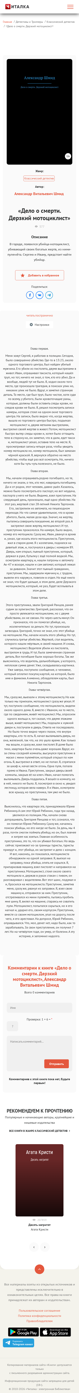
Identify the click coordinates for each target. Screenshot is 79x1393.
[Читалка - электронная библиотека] (13, 6)
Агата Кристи (39, 1229)
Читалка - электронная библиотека (48, 1389)
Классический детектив (61, 22)
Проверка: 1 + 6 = (39, 1019)
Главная (7, 22)
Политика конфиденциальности (39, 1316)
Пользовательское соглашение (39, 1310)
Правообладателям (39, 1321)
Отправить (56, 1064)
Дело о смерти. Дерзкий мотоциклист (29, 26)
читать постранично (39, 315)
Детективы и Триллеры (29, 22)
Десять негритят (39, 1225)
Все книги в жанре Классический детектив (38, 1131)
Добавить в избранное (43, 275)
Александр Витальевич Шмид (39, 193)
